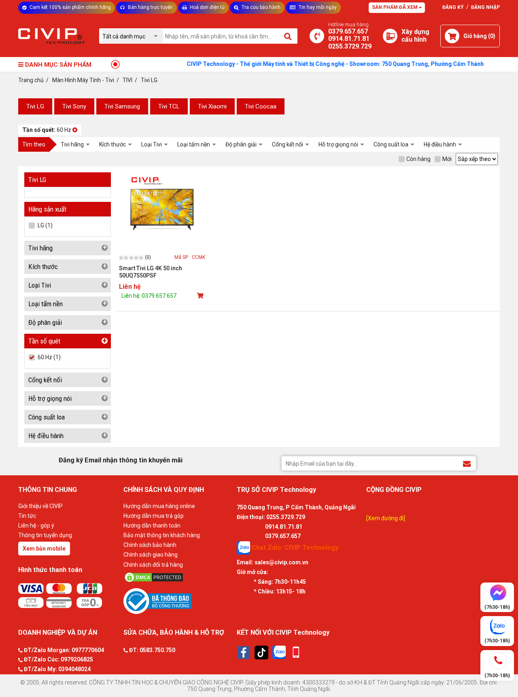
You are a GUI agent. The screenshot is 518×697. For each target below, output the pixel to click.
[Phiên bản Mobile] (296, 652)
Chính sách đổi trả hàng (153, 564)
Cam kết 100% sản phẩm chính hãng (69, 7)
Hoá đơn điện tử (207, 7)
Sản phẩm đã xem (395, 7)
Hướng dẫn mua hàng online (159, 506)
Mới (447, 159)
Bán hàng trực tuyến (150, 7)
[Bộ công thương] (178, 601)
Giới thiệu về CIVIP (40, 506)
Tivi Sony (74, 106)
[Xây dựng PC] (390, 36)
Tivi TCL (169, 106)
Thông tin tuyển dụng (45, 535)
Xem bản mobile (44, 548)
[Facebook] (244, 652)
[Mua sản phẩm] (201, 295)
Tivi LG (35, 106)
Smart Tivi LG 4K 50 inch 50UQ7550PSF (150, 272)
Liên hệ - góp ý (36, 525)
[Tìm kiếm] (288, 36)
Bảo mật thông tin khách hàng (161, 535)
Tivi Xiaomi (212, 106)
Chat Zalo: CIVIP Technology (294, 547)
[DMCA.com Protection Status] (178, 577)
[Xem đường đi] (385, 518)
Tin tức (27, 516)
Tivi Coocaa (260, 106)
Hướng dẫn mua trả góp (153, 516)
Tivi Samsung (122, 106)
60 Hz (47, 130)
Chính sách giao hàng (150, 554)
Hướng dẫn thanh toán (151, 525)
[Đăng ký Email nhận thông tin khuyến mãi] (467, 463)
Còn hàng (418, 159)
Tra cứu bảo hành (260, 7)
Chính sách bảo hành (149, 545)
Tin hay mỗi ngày (317, 7)
